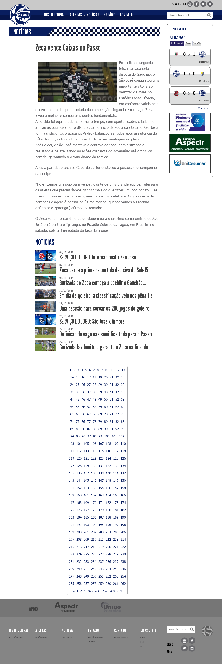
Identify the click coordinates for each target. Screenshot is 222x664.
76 (83, 421)
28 (94, 385)
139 (101, 473)
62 (117, 407)
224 (79, 554)
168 (79, 502)
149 (115, 480)
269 (119, 591)
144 (79, 480)
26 (83, 385)
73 (122, 414)
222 (123, 547)
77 (89, 421)
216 (79, 547)
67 (89, 414)
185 (86, 517)
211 (101, 539)
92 (117, 429)
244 (108, 569)
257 (86, 584)
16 (83, 377)
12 (117, 370)
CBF (142, 637)
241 (86, 569)
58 (94, 407)
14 (72, 377)
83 (122, 421)
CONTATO (126, 15)
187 (101, 517)
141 (115, 473)
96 (83, 436)
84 (72, 429)
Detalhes (204, 61)
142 (123, 473)
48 (94, 399)
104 (79, 443)
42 (117, 392)
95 (78, 436)
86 (83, 429)
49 (100, 399)
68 (94, 414)
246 (123, 569)
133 (115, 466)
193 (86, 525)
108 (108, 443)
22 (117, 377)
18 (94, 377)
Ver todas (67, 637)
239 (71, 569)
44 (72, 399)
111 (71, 451)
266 (97, 591)
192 (79, 525)
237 (115, 561)
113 (86, 451)
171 (101, 502)
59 (100, 407)
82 (117, 421)
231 (71, 561)
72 (117, 414)
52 (117, 399)
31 (111, 385)
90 (106, 429)
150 (123, 480)
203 (101, 532)
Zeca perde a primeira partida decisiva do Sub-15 (103, 270)
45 (77, 399)
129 (86, 466)
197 (115, 525)
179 (101, 510)
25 (77, 385)
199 (71, 532)
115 (101, 451)
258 (93, 584)
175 (71, 510)
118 (123, 451)
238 (123, 561)
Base (188, 43)
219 (101, 547)
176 (79, 510)
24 (72, 385)
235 (101, 561)
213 (115, 539)
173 (115, 502)
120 (79, 458)
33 (122, 385)
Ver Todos (204, 108)
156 (108, 488)
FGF (142, 641)
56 (83, 407)
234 (93, 561)
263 (75, 591)
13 (123, 370)
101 (114, 436)
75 (77, 421)
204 (108, 532)
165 (115, 495)
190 (123, 517)
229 (115, 554)
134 (123, 466)
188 (108, 517)
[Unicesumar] (190, 163)
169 (86, 502)
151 (71, 488)
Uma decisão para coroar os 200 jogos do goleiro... (106, 308)
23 (122, 377)
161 (86, 495)
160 (79, 495)
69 (100, 414)
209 (86, 539)
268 (112, 591)
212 (108, 539)
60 (106, 407)
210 (93, 539)
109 (115, 443)
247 (71, 576)
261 (115, 584)
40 (106, 392)
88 (94, 429)
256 (79, 584)
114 (93, 451)
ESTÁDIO (109, 15)
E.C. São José (16, 637)
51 (111, 399)
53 (122, 399)
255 (71, 584)
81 (111, 421)
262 (123, 584)
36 (83, 392)
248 (79, 576)
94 (72, 436)
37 (89, 392)
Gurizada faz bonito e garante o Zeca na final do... (105, 347)
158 (123, 488)
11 (112, 370)
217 (86, 547)
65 (77, 414)
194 (93, 525)
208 (79, 539)
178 (93, 510)
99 (100, 436)
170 (93, 502)
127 (71, 466)
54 (72, 407)
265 (90, 591)
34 (72, 392)
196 (108, 525)
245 (115, 569)
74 (72, 421)
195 (101, 525)
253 (115, 576)
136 (79, 473)
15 (77, 377)
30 (106, 385)
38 (94, 392)
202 (93, 532)
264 (82, 591)
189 (115, 517)
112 (79, 451)
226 (93, 554)
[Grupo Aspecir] (190, 143)
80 (106, 421)
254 (123, 576)
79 (100, 421)
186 (93, 517)
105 (86, 443)
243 (101, 569)
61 (111, 407)
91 (111, 429)
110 (123, 443)
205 (115, 532)
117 (115, 451)
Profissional (177, 43)
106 (93, 443)
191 (71, 525)
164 (108, 495)
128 (79, 466)
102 (121, 436)
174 (123, 502)
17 (89, 377)
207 (71, 539)
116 (108, 451)
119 (71, 458)
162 (93, 495)
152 (79, 488)
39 (100, 392)
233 (86, 561)
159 (71, 495)
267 (104, 591)
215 (71, 547)
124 (108, 458)
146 (93, 480)
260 (108, 584)
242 (93, 569)
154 (93, 488)
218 (93, 547)
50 (106, 399)
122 (93, 458)
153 (86, 488)
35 (77, 392)
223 (71, 554)
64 (72, 414)
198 (123, 525)
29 (100, 385)
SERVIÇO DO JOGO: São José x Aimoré (92, 321)
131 (101, 466)
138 (93, 473)
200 (79, 532)
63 (122, 407)
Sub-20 (197, 43)
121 (86, 458)
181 (115, 510)
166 (123, 495)
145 (86, 480)
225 (86, 554)
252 (108, 576)
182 (123, 510)
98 (94, 436)
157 (115, 488)
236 (108, 561)
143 (71, 480)
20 (106, 377)
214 (123, 539)
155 (101, 488)
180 (108, 510)
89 (100, 429)
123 (101, 458)
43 (122, 392)
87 (89, 429)
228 (108, 554)
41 (111, 392)
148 (108, 480)
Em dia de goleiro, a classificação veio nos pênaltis (106, 296)
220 (108, 547)
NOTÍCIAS (93, 15)
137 (86, 473)
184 (79, 517)
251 (101, 576)
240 (79, 569)
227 (101, 554)
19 (100, 377)
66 (83, 414)
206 (123, 532)
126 (123, 458)
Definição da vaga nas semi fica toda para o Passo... (107, 334)
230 (123, 554)
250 (93, 576)
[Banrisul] (190, 122)
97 (89, 436)
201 (86, 532)
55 (77, 407)
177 (86, 510)
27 (89, 385)
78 (94, 421)
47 (89, 399)
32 (117, 385)
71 (111, 414)
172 (108, 502)
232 (79, 561)
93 (122, 429)
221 (115, 547)
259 (101, 584)
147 (101, 480)
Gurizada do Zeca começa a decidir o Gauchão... (102, 283)
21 (111, 377)
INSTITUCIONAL (54, 15)
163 (101, 495)
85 (77, 429)
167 (71, 502)
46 (83, 399)
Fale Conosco (121, 637)
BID (142, 646)
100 (106, 436)
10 (106, 370)
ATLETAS (76, 15)
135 (71, 473)
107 (101, 443)
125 (115, 458)
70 (106, 414)
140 (108, 473)
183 (71, 517)
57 (89, 407)
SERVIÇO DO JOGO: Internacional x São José (97, 257)
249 (86, 576)
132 (108, 466)
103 (71, 443)
